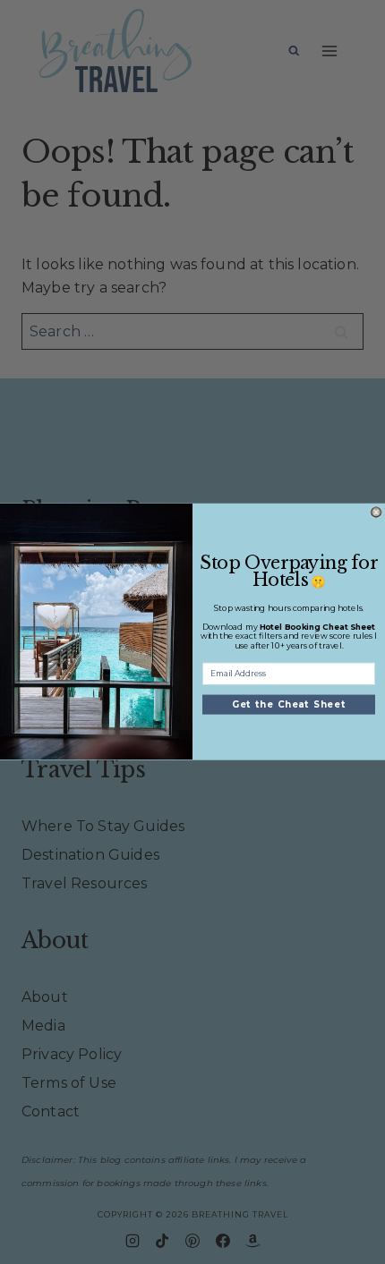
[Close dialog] (376, 513)
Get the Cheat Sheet (289, 705)
